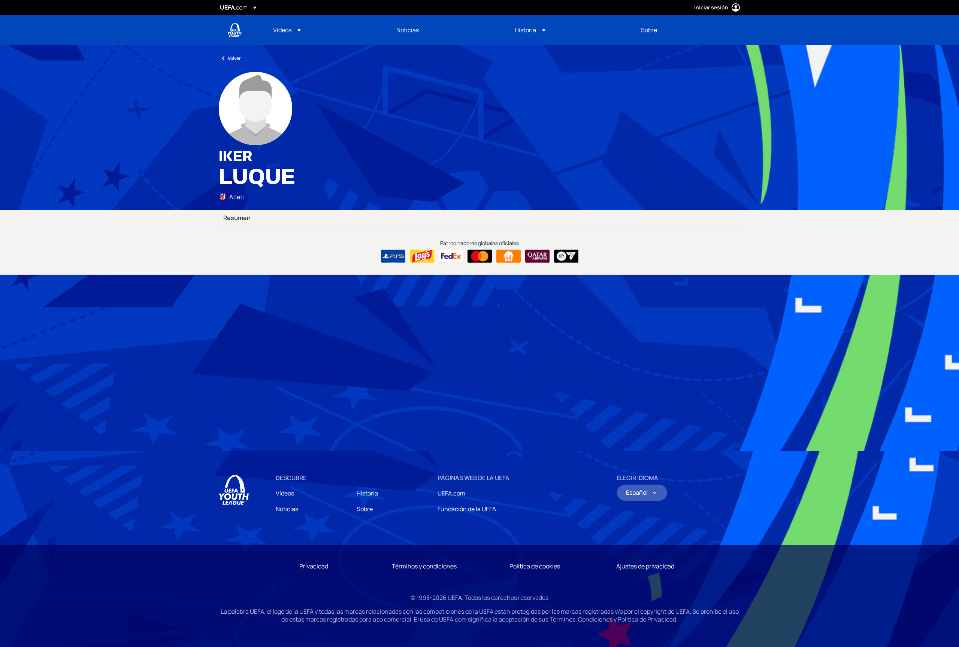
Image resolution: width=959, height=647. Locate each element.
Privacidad (313, 566)
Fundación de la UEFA (467, 509)
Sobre (365, 509)
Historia (367, 493)
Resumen (237, 218)
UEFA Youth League (234, 30)
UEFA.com (451, 493)
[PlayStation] (393, 256)
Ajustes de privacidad (645, 566)
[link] (407, 30)
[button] (287, 30)
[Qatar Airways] (537, 256)
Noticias (287, 509)
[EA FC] (566, 256)
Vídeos (285, 493)
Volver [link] (234, 58)
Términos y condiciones (424, 566)
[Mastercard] (480, 256)
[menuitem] (325, 30)
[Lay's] (422, 256)
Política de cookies (534, 566)
